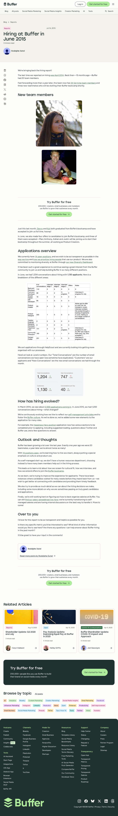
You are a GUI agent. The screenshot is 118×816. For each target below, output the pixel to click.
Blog (6, 11)
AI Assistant (8, 756)
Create (6, 731)
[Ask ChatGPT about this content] (4, 99)
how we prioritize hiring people (47, 259)
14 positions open (31, 453)
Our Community (68, 773)
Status (83, 735)
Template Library (68, 735)
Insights (9, 743)
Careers (103, 735)
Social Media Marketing (31, 11)
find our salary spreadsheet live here (41, 499)
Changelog (85, 739)
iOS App (6, 768)
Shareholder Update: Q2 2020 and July (21, 633)
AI (84, 11)
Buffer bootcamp (56, 471)
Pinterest (26, 757)
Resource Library (68, 745)
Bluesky (26, 731)
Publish (6, 735)
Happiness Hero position (45, 425)
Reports (13, 22)
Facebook (27, 735)
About (102, 731)
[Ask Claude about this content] (4, 103)
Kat (48, 228)
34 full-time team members (83, 83)
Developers (46, 750)
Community (8, 739)
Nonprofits (46, 743)
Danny (40, 228)
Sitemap (103, 750)
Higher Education (49, 746)
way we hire (23, 259)
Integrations (8, 764)
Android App (8, 772)
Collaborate (8, 747)
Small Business (48, 735)
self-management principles (81, 414)
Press (102, 739)
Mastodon (27, 753)
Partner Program (106, 743)
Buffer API (7, 789)
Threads (26, 761)
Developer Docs (68, 777)
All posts (15, 11)
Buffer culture (33, 417)
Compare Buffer (68, 769)
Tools (90, 11)
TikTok (25, 765)
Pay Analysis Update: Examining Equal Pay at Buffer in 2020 (58, 634)
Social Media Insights (52, 11)
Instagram (27, 745)
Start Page (7, 760)
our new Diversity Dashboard (79, 262)
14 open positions (43, 256)
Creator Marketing (72, 11)
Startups (45, 754)
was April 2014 (57, 75)
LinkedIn (26, 749)
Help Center (85, 731)
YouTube (26, 772)
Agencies (45, 739)
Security (111, 807)
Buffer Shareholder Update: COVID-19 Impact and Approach (95, 634)
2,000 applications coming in (58, 407)
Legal (102, 746)
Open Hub (85, 755)
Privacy (98, 807)
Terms (104, 807)
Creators (45, 731)
